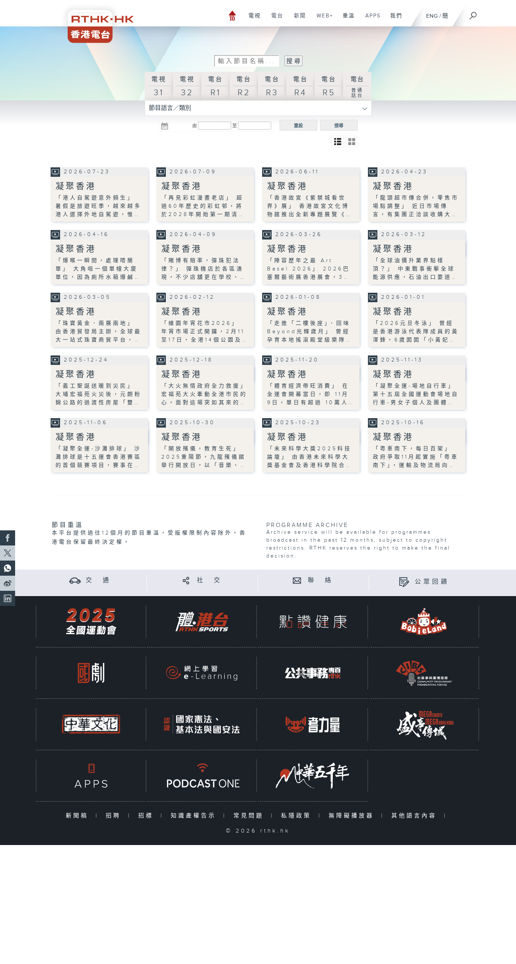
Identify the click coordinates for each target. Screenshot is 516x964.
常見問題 (250, 816)
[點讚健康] (312, 622)
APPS (370, 19)
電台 (274, 19)
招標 (147, 816)
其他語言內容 (415, 816)
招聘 (115, 816)
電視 (252, 19)
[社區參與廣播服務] (424, 673)
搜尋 (338, 125)
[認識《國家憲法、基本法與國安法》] (201, 724)
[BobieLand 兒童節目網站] (424, 622)
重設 (298, 125)
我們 (393, 19)
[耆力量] (312, 724)
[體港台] (201, 622)
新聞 (297, 19)
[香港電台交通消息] (75, 580)
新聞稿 (79, 816)
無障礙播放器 (353, 816)
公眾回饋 (432, 582)
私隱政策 (298, 816)
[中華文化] (91, 724)
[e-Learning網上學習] (201, 673)
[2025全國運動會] (91, 622)
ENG (432, 16)
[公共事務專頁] (312, 673)
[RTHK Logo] (95, 21)
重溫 (346, 19)
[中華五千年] (312, 776)
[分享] (186, 580)
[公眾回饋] (404, 582)
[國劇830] (91, 673)
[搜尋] (473, 13)
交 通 (98, 580)
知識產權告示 (195, 816)
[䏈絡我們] (297, 580)
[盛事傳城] (424, 724)
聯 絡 (321, 580)
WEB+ (322, 19)
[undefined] (232, 15)
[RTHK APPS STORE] (91, 776)
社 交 (209, 580)
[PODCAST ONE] (201, 776)
